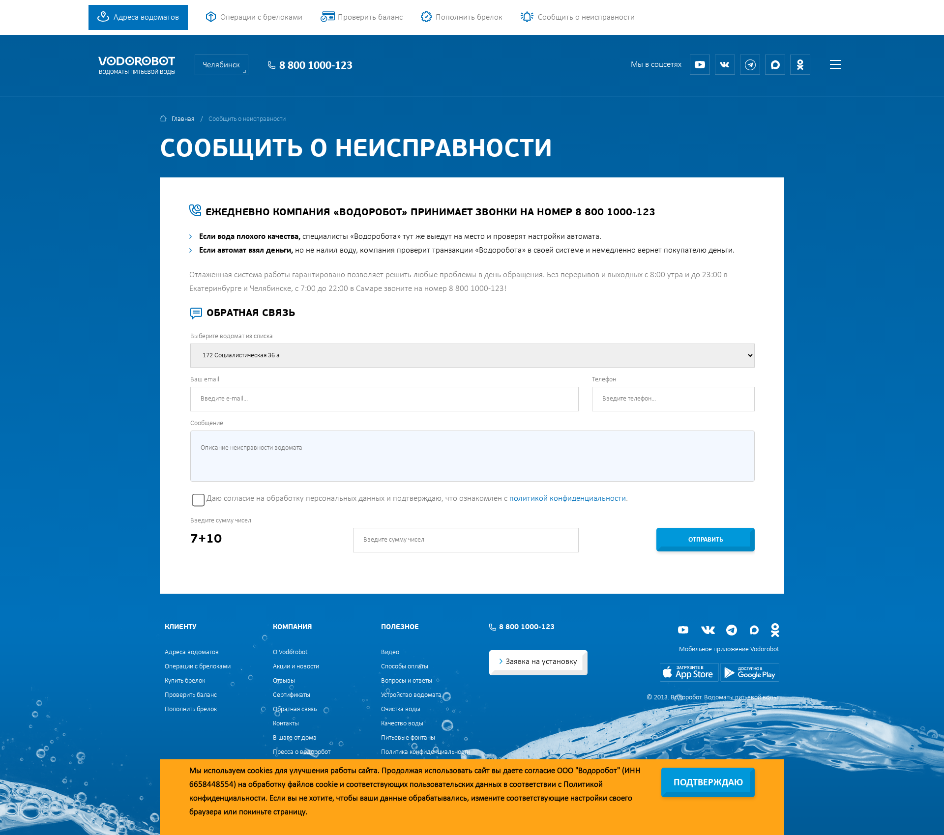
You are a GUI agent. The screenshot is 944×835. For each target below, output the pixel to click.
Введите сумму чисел (220, 520)
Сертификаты (291, 695)
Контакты (286, 723)
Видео (390, 652)
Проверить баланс (370, 17)
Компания (292, 627)
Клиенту (180, 627)
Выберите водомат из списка (231, 336)
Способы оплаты (404, 666)
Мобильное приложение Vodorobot (729, 649)
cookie (327, 784)
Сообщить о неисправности (586, 17)
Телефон (604, 379)
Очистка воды (400, 709)
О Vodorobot (290, 652)
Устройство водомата (411, 695)
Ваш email (204, 379)
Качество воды (402, 723)
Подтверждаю (708, 783)
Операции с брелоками (261, 17)
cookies (260, 771)
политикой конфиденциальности (567, 498)
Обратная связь (295, 709)
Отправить (705, 540)
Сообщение (206, 423)
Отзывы (284, 681)
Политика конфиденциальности (425, 752)
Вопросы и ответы (406, 681)
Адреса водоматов (146, 17)
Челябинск (221, 65)
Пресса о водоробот (301, 752)
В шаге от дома (295, 738)
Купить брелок (185, 681)
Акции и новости (296, 666)
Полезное (400, 627)
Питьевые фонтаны (408, 738)
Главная (183, 119)
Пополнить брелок (469, 17)
